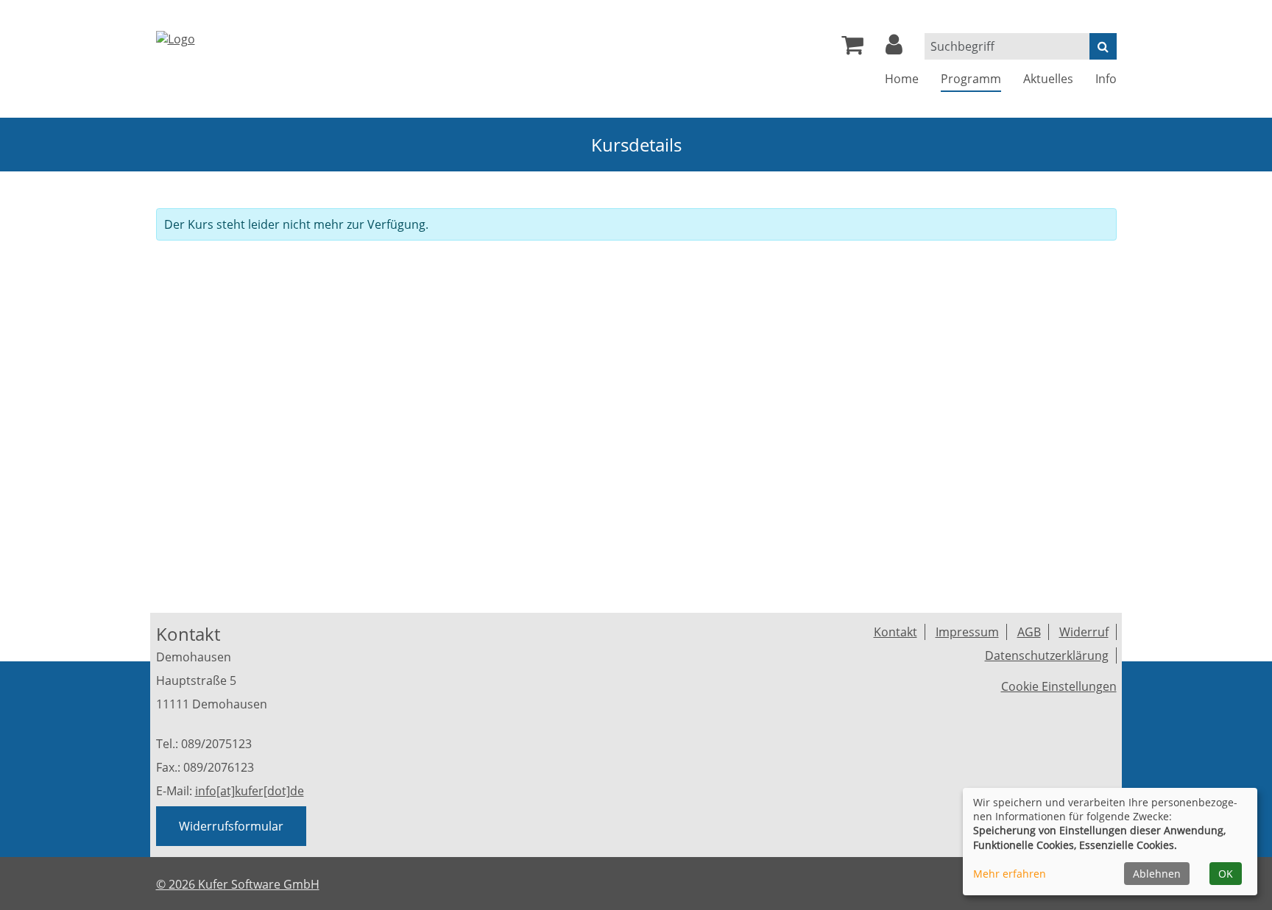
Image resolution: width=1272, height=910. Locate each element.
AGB (1029, 632)
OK (1225, 874)
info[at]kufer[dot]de (249, 791)
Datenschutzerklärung (1047, 655)
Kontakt (895, 632)
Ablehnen (1157, 874)
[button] (894, 48)
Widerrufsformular (231, 826)
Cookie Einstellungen (1059, 686)
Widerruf (1084, 632)
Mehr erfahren (1009, 874)
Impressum (967, 632)
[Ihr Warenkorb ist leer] (852, 48)
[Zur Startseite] (175, 37)
